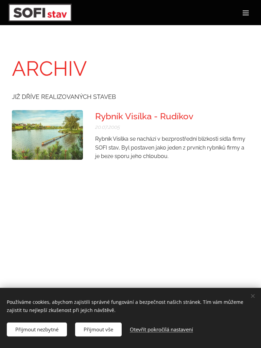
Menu (246, 12)
